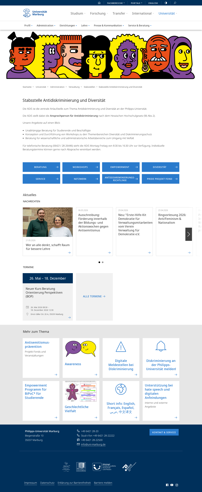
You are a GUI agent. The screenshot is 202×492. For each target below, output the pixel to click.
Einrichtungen (67, 25)
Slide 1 (99, 262)
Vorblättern (188, 234)
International (142, 13)
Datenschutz (47, 482)
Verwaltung (74, 86)
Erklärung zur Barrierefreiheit (74, 482)
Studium (77, 13)
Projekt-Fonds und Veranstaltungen (37, 348)
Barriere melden (103, 482)
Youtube (171, 485)
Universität (167, 13)
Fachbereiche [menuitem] (115, 3)
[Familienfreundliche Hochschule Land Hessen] (104, 467)
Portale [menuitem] (135, 3)
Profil (27, 25)
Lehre (84, 25)
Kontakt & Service (164, 432)
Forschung (98, 13)
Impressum (30, 482)
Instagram (177, 485)
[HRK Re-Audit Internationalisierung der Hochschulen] (81, 467)
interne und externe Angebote (159, 395)
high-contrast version (165, 2)
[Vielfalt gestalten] (66, 467)
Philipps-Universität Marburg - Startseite (40, 13)
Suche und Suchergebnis (175, 2)
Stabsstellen (89, 86)
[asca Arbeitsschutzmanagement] (129, 467)
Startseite (27, 86)
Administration (45, 25)
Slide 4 (102, 262)
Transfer (119, 13)
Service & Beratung (138, 25)
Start (99, 2)
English (153, 3)
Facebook (167, 485)
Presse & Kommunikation (108, 25)
